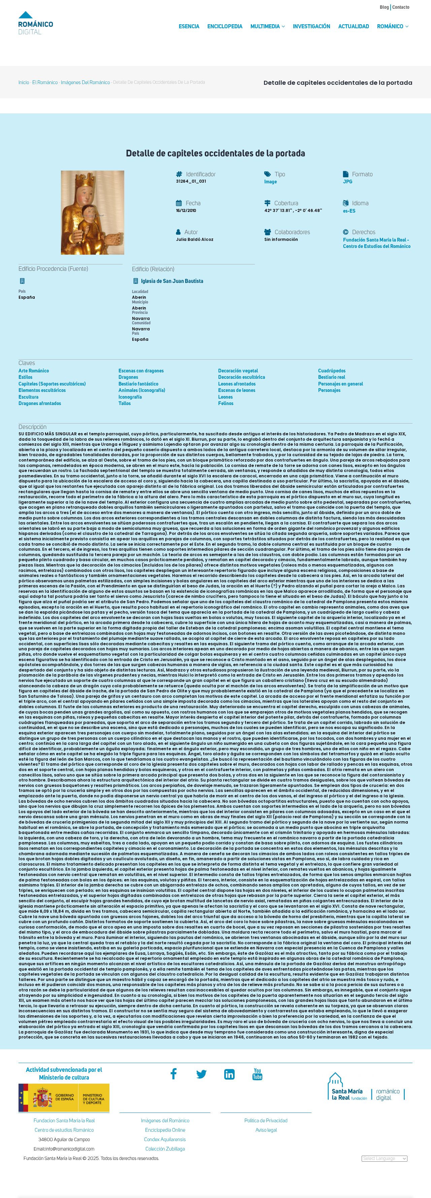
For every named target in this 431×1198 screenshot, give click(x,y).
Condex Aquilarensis (165, 1139)
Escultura (28, 397)
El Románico (45, 82)
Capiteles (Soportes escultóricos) (52, 384)
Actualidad (353, 27)
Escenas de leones (236, 390)
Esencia (189, 27)
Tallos (125, 403)
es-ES (349, 211)
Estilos (25, 377)
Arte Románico (34, 370)
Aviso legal (266, 1130)
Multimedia (266, 27)
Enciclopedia (224, 27)
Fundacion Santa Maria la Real (64, 1120)
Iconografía (130, 397)
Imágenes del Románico (165, 1120)
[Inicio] (47, 23)
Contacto (400, 7)
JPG (347, 181)
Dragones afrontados (40, 403)
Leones (225, 397)
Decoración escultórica (241, 377)
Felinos (225, 403)
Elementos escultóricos (42, 390)
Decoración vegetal (238, 370)
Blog (384, 7)
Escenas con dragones (141, 370)
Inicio (24, 82)
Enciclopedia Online (165, 1130)
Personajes (329, 390)
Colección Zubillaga (165, 1149)
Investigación (311, 27)
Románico (390, 27)
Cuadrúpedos (331, 370)
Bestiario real (331, 377)
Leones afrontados (237, 384)
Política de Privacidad (266, 1120)
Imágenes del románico (85, 82)
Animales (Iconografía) (142, 390)
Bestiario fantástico (138, 384)
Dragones (128, 377)
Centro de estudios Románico (64, 1130)
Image (270, 181)
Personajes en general (340, 384)
